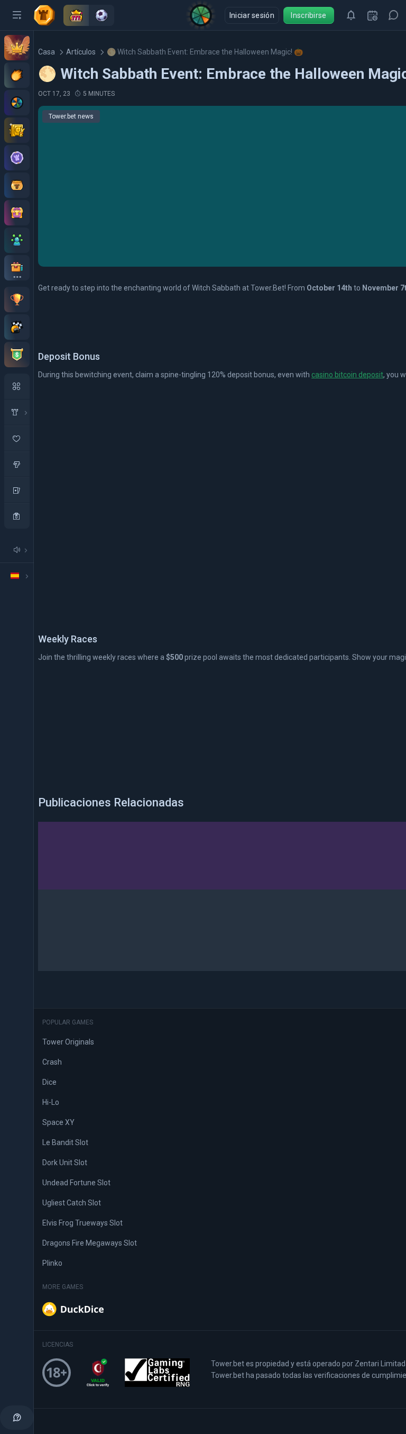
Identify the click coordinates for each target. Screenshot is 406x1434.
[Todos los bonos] (17, 267)
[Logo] (48, 15)
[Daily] (372, 15)
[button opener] (16, 15)
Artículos (81, 52)
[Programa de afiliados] (17, 240)
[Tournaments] (17, 354)
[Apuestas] (17, 130)
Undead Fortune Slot (76, 1182)
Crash (52, 1062)
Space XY (58, 1122)
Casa (46, 52)
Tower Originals (68, 1042)
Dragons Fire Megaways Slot (89, 1243)
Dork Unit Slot (64, 1162)
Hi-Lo (50, 1102)
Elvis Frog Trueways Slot (82, 1223)
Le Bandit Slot (65, 1142)
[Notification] (351, 15)
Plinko (52, 1263)
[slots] (17, 464)
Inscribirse (308, 15)
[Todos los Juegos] (17, 386)
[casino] (17, 516)
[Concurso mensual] (17, 299)
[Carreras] (17, 327)
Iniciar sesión (251, 15)
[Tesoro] (17, 212)
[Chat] (393, 15)
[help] (17, 1417)
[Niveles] (17, 157)
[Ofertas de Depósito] (17, 75)
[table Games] (17, 490)
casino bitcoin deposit (347, 374)
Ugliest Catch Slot (71, 1203)
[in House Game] (17, 412)
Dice (49, 1082)
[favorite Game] (17, 438)
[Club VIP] (17, 47)
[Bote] (17, 185)
